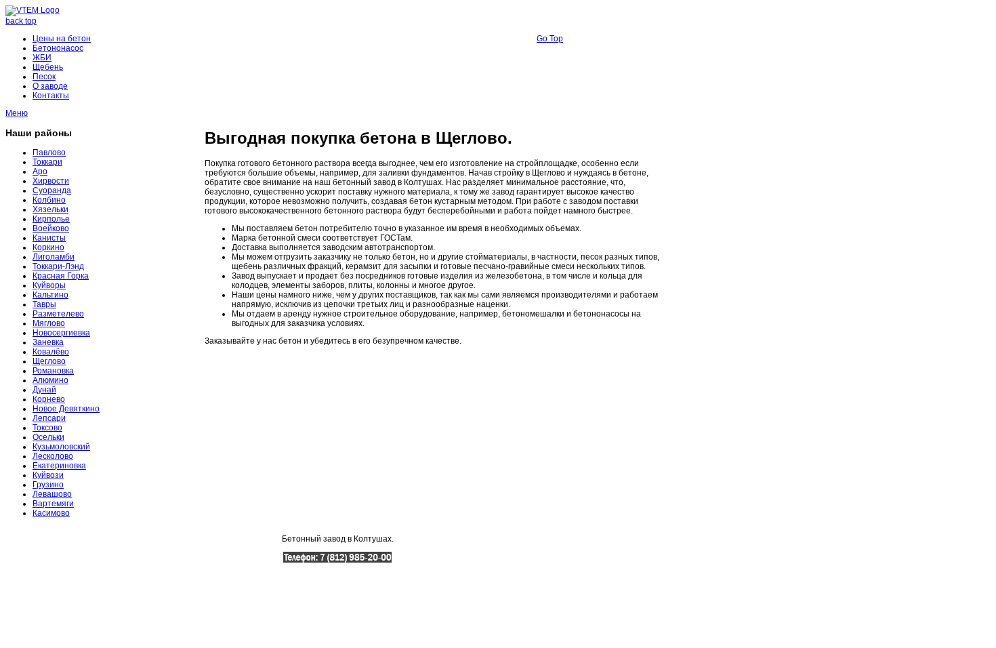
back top (21, 21)
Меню (16, 113)
